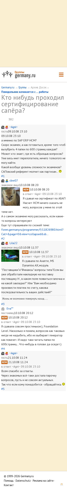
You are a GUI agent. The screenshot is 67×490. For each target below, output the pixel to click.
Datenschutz (23, 480)
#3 (3, 304)
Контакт (9, 485)
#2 (3, 238)
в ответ (28, 194)
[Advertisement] (33, 33)
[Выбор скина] (60, 485)
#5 (3, 389)
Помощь (9, 480)
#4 (3, 348)
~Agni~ (13, 127)
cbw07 (13, 180)
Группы (19, 72)
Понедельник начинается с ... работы (24, 92)
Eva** (10, 308)
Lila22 (13, 243)
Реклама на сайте (43, 480)
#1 (3, 176)
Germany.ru (7, 87)
